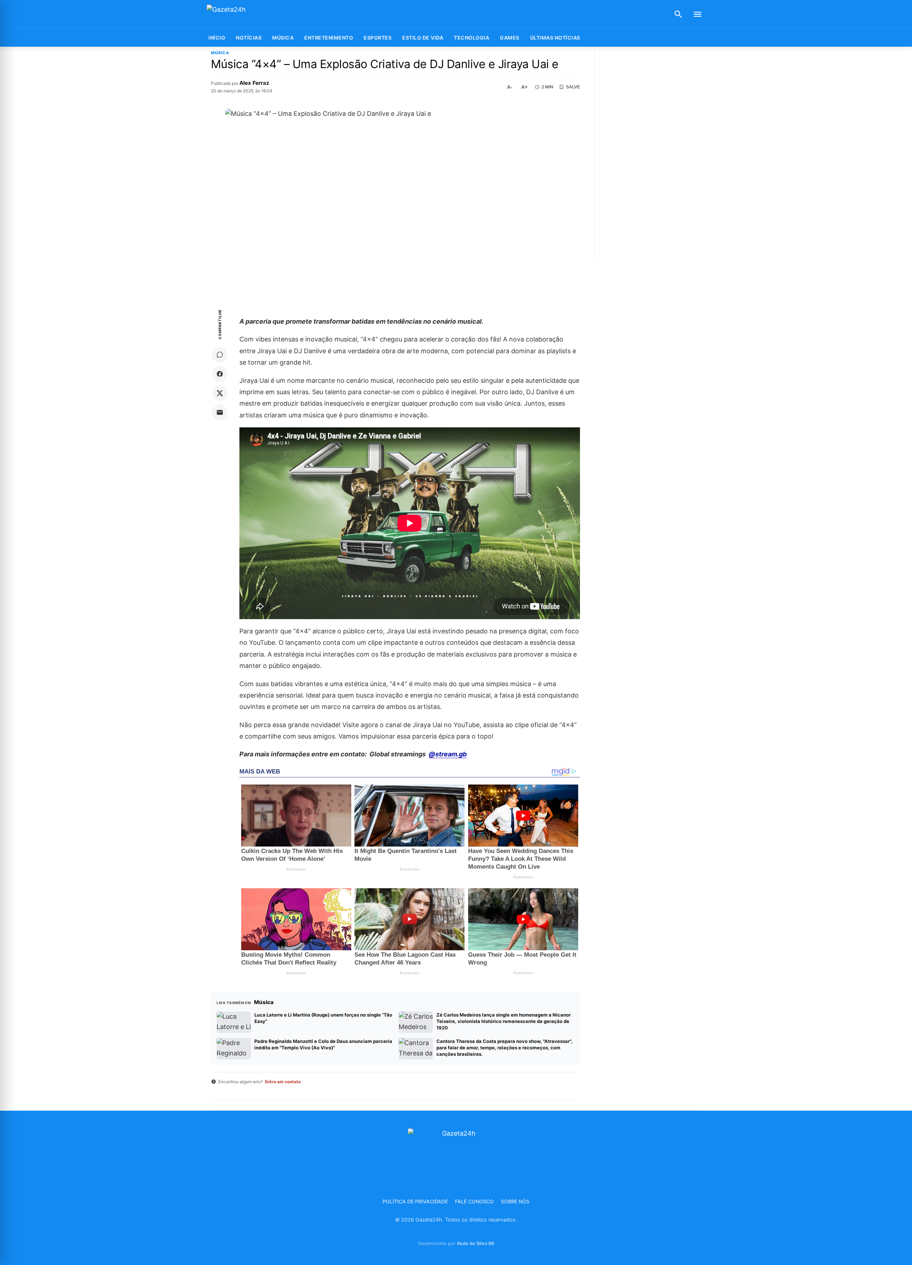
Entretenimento (328, 38)
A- (509, 87)
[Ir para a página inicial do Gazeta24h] (251, 14)
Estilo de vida (422, 38)
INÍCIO (216, 38)
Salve (573, 86)
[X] (219, 393)
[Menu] (697, 14)
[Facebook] (219, 373)
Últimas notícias (555, 38)
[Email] (219, 412)
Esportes (378, 38)
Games (509, 38)
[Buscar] (678, 14)
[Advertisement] (653, 154)
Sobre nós (515, 1201)
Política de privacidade (415, 1201)
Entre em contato (283, 1081)
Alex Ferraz (254, 82)
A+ (524, 87)
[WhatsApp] (219, 354)
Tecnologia (471, 38)
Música (283, 38)
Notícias (248, 38)
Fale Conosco (474, 1201)
